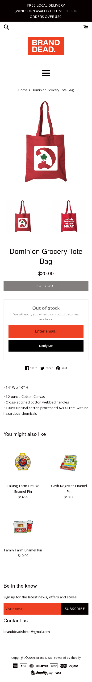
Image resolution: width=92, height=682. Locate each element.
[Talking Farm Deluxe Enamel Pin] (23, 461)
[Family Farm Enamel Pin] (23, 526)
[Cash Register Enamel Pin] (69, 461)
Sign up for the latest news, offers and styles (40, 597)
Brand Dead (44, 658)
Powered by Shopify (67, 658)
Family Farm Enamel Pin (23, 550)
